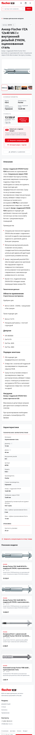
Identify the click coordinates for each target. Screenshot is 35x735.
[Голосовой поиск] (23, 9)
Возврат (25, 731)
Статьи (3, 707)
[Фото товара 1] (4, 88)
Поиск (29, 9)
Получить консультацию (18, 140)
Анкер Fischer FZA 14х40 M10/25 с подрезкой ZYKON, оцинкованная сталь (16, 568)
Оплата (19, 731)
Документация (5, 704)
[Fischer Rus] (8, 3)
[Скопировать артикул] (13, 25)
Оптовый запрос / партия (18, 145)
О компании (4, 731)
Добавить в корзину (23, 120)
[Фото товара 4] (24, 88)
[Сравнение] (21, 3)
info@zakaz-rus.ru (6, 724)
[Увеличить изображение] (17, 71)
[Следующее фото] (29, 71)
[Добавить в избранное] (30, 24)
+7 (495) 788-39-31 (6, 721)
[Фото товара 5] (31, 88)
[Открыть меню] (30, 3)
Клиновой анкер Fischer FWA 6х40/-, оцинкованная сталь (16, 669)
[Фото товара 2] (11, 88)
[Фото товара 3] (18, 88)
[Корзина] (26, 3)
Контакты (4, 710)
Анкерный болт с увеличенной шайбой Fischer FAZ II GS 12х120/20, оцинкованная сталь (16, 636)
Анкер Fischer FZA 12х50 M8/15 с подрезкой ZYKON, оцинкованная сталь (16, 602)
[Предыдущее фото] (4, 71)
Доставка (12, 731)
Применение (5, 713)
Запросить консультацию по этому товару (18, 539)
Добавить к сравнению (18, 152)
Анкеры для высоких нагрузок (13, 18)
